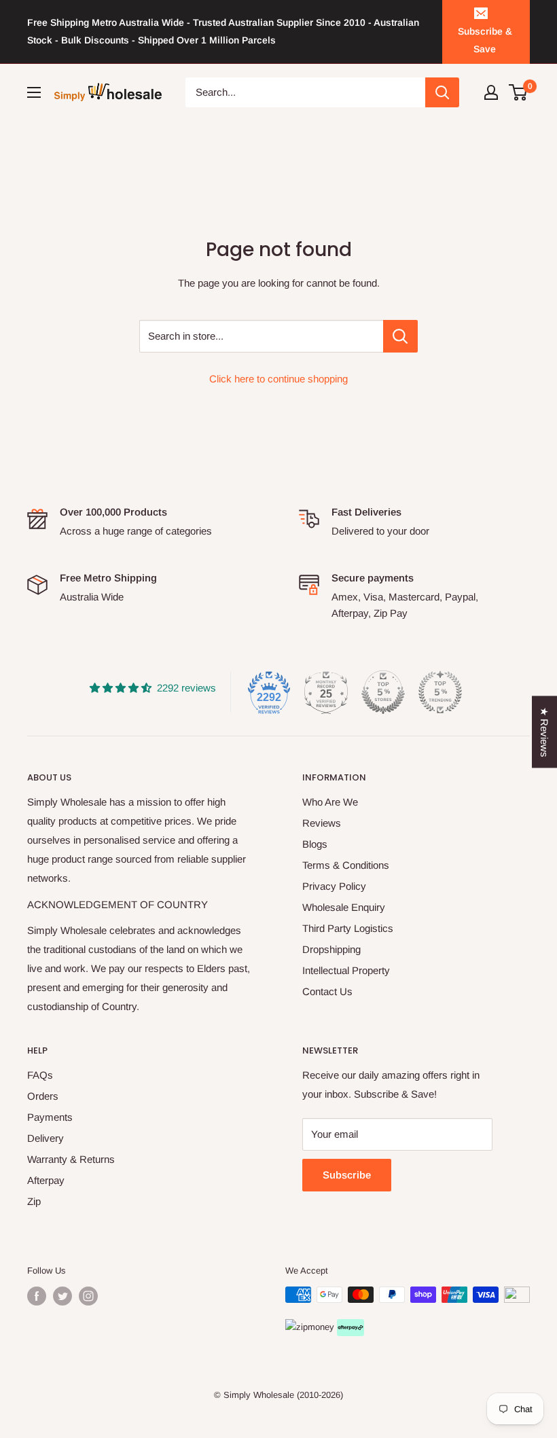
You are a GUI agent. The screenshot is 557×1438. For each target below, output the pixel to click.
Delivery (45, 1138)
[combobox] (305, 92)
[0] (518, 92)
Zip (34, 1201)
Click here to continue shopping (278, 378)
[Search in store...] (400, 336)
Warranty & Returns (71, 1159)
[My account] (491, 92)
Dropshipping (331, 949)
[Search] (442, 92)
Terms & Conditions (345, 865)
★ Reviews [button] (544, 731)
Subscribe (347, 1175)
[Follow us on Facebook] (36, 1296)
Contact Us (327, 991)
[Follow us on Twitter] (62, 1296)
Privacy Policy (334, 886)
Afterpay (46, 1180)
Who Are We (330, 802)
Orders (42, 1096)
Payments (50, 1117)
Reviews (321, 823)
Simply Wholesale (258, 1395)
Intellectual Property (346, 970)
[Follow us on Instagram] (88, 1296)
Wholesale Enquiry (343, 907)
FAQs (40, 1075)
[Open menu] (34, 92)
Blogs (314, 844)
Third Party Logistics (347, 928)
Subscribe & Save (485, 40)
